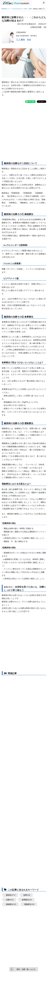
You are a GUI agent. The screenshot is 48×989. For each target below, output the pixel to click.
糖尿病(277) (10, 895)
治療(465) (10, 900)
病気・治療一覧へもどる (25, 969)
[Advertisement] (24, 132)
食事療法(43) (27, 900)
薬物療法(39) (11, 904)
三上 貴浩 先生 (23, 39)
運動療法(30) (29, 904)
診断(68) (27, 895)
